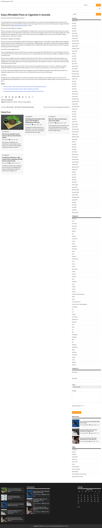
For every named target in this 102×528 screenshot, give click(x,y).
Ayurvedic (74, 228)
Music (73, 324)
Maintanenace (75, 319)
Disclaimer (74, 454)
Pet (72, 329)
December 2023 (75, 99)
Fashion (73, 264)
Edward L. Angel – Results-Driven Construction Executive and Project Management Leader (25, 86)
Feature (73, 266)
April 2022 (74, 149)
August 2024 (74, 78)
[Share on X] (9, 97)
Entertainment (75, 259)
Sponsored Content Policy (77, 476)
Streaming (74, 352)
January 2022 (75, 157)
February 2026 (75, 35)
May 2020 (74, 207)
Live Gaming (74, 317)
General (73, 289)
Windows (74, 364)
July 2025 (74, 53)
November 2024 (75, 73)
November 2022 (75, 131)
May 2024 (74, 86)
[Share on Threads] (29, 97)
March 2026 (74, 33)
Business (20, 102)
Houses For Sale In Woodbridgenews (79, 304)
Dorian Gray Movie (46, 526)
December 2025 (75, 41)
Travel (73, 359)
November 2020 (75, 192)
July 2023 (74, 111)
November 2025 (75, 43)
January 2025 (75, 68)
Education (74, 256)
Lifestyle (73, 314)
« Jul (79, 506)
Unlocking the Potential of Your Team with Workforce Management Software (35, 120)
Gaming (73, 286)
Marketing (74, 322)
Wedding (74, 362)
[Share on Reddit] (22, 97)
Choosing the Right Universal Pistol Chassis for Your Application (88, 422)
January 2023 (75, 126)
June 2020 (74, 205)
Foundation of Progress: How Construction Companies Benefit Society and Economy (12, 159)
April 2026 (74, 31)
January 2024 (75, 96)
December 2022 (75, 129)
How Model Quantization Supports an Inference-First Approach (14, 497)
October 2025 (75, 46)
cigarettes (28, 102)
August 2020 (74, 199)
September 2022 (75, 136)
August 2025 (74, 51)
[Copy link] (32, 97)
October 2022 (75, 134)
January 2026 (75, 38)
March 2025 (74, 63)
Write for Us (74, 459)
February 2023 (75, 124)
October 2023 (75, 104)
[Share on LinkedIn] (12, 97)
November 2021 (75, 162)
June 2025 (74, 56)
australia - (15, 102)
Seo (73, 342)
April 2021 (74, 179)
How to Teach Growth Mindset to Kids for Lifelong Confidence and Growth (21, 89)
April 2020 (74, 210)
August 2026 (74, 20)
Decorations (74, 248)
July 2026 (74, 23)
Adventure (74, 218)
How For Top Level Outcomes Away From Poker (58, 120)
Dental (73, 251)
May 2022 (74, 147)
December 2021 (75, 159)
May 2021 (74, 177)
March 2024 (74, 91)
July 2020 (74, 202)
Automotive (74, 226)
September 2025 (75, 48)
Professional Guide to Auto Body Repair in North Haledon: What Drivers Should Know (24, 91)
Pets (73, 332)
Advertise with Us (75, 466)
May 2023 (74, 116)
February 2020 (75, 212)
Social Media (74, 347)
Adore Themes (65, 526)
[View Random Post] (99, 8)
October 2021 (75, 164)
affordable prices (9, 102)
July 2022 (74, 141)
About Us (74, 452)
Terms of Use (75, 461)
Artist (73, 221)
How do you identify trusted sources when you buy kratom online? (11, 135)
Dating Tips (74, 246)
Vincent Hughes (84, 424)
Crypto (73, 241)
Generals (74, 291)
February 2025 (75, 66)
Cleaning (74, 236)
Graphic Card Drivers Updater (78, 294)
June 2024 (74, 83)
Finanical (74, 276)
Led (73, 311)
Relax (73, 339)
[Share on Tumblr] (26, 97)
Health (73, 296)
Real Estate (74, 337)
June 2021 (74, 174)
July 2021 (74, 172)
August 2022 (74, 139)
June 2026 (74, 25)
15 (94, 497)
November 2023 (75, 101)
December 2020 (75, 189)
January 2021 (74, 187)
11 (81, 497)
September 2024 (75, 76)
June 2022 (74, 144)
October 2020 (75, 194)
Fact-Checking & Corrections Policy (79, 474)
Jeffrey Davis (20, 18)
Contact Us (74, 449)
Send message (77, 412)
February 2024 (75, 94)
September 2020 (75, 197)
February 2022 (75, 154)
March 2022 (74, 152)
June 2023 (74, 114)
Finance (73, 271)
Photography (75, 334)
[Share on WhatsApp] (16, 97)
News (73, 327)
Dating (73, 243)
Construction (74, 238)
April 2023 (74, 119)
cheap (24, 102)
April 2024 (74, 89)
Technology (74, 354)
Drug (73, 254)
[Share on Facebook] (6, 97)
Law (73, 309)
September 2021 (75, 167)
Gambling (74, 281)
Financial (74, 274)
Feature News (75, 269)
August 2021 (74, 169)
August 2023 (74, 109)
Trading (73, 357)
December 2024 (75, 71)
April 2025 (74, 61)
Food (73, 279)
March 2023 (74, 121)
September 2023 (75, 106)
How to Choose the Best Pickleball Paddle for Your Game (16, 504)
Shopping (74, 344)
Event (73, 261)
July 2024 (74, 81)
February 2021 (75, 184)
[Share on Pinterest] (19, 97)
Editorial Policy (75, 471)
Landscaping (74, 306)
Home (73, 299)
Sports (73, 349)
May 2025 (74, 58)
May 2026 (74, 28)
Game (73, 284)
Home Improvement (76, 301)
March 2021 (74, 182)
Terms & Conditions (76, 469)
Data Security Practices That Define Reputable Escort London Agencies (88, 430)
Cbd (73, 233)
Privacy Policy (75, 456)
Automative (74, 223)
